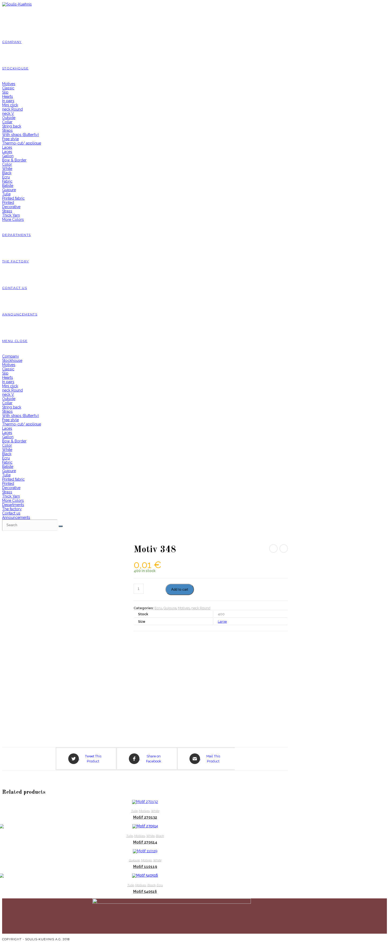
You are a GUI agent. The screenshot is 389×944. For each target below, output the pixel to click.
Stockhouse (12, 360)
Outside (8, 399)
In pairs (8, 382)
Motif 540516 (145, 891)
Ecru (6, 458)
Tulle (6, 475)
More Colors (13, 500)
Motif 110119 (145, 866)
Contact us (11, 513)
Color (7, 445)
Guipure (9, 471)
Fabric (7, 462)
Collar (7, 403)
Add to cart (179, 589)
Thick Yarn (11, 496)
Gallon (7, 437)
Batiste (7, 466)
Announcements (16, 517)
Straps (7, 411)
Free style (10, 420)
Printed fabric (13, 479)
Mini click (10, 386)
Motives (8, 365)
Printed (8, 483)
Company (10, 356)
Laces (7, 428)
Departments (13, 505)
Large (222, 622)
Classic (8, 369)
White (7, 449)
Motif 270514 (145, 842)
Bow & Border (14, 441)
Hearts (7, 377)
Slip (5, 373)
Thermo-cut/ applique (21, 424)
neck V (8, 394)
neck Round (12, 390)
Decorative (11, 488)
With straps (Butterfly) (20, 416)
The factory (12, 509)
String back (11, 407)
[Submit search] (60, 526)
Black (6, 454)
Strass (7, 492)
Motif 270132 (145, 817)
